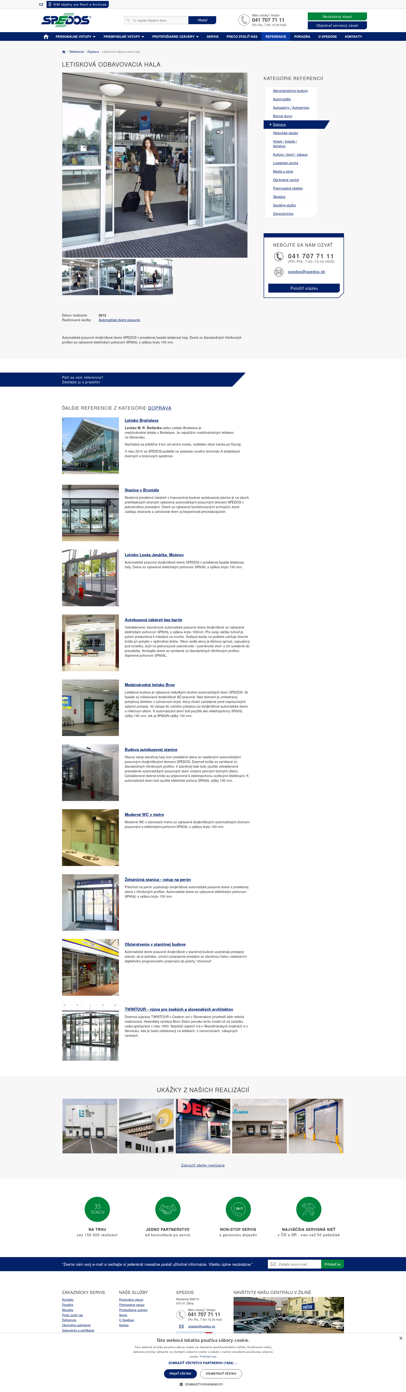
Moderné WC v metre (144, 814)
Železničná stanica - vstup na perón (158, 879)
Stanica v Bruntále (142, 490)
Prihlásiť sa (332, 1264)
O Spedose (126, 1320)
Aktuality (67, 1310)
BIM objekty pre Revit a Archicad (80, 4)
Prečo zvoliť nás (242, 36)
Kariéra (124, 1325)
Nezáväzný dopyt (337, 16)
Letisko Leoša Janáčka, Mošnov (154, 554)
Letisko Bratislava (141, 420)
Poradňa (302, 36)
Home (46, 35)
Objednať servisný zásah (337, 25)
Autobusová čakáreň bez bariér (154, 619)
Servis (213, 36)
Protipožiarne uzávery (173, 36)
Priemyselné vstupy (122, 36)
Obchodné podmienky (76, 1325)
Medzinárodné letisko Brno (150, 684)
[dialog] (203, 1362)
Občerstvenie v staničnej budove (155, 944)
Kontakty (353, 36)
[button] (203, 1363)
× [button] (400, 1338)
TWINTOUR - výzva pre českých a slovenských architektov (179, 1009)
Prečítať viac (208, 1356)
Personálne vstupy (74, 36)
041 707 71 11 (268, 19)
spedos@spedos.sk (306, 271)
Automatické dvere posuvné (119, 319)
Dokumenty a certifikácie (78, 1330)
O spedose (327, 36)
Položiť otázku (304, 288)
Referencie (275, 36)
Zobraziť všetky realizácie (203, 1165)
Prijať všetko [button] (180, 1374)
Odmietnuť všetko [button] (221, 1374)
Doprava (93, 51)
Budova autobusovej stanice (151, 749)
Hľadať (202, 20)
